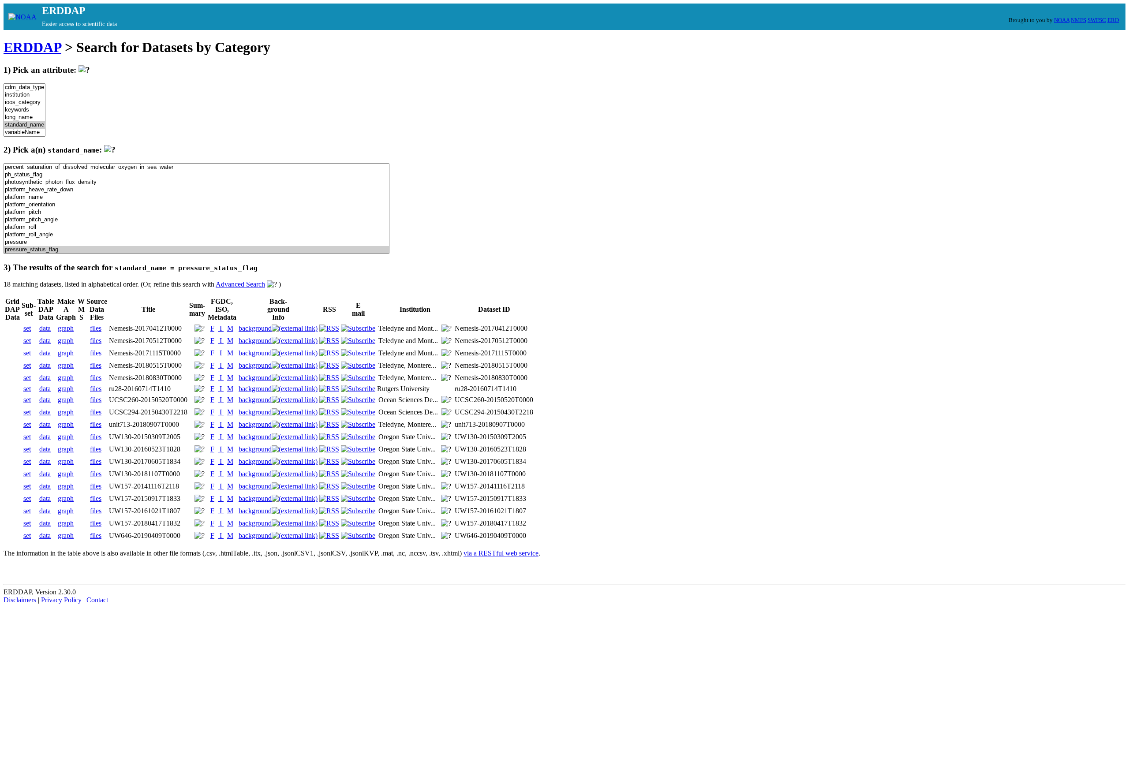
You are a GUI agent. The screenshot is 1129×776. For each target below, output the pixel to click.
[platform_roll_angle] (196, 235)
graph (66, 328)
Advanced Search (240, 284)
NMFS (1078, 20)
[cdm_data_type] (24, 87)
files (95, 328)
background (255, 328)
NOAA (1061, 20)
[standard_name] (24, 125)
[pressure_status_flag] (196, 250)
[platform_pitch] (196, 212)
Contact (97, 600)
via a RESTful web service (501, 553)
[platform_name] (196, 197)
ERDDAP (32, 47)
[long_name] (24, 117)
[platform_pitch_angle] (196, 220)
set (27, 328)
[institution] (24, 95)
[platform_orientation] (196, 205)
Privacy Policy (61, 600)
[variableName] (24, 132)
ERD (1113, 20)
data (45, 328)
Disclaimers (20, 600)
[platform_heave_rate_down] (196, 190)
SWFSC (1097, 20)
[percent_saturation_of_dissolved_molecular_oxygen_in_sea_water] (196, 167)
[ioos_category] (24, 102)
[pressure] (196, 242)
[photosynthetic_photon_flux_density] (196, 182)
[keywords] (24, 110)
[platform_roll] (196, 227)
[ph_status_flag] (196, 175)
